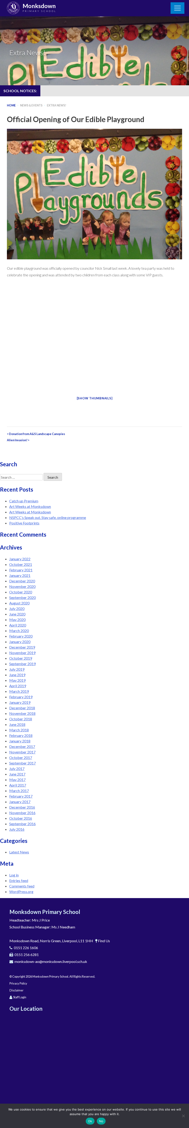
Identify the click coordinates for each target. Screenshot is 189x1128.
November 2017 (22, 752)
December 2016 (22, 807)
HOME (11, 105)
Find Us (104, 941)
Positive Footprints (24, 523)
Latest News (19, 852)
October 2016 (20, 818)
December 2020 (22, 581)
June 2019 (17, 675)
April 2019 (17, 686)
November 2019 (22, 652)
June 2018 (17, 724)
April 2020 (17, 625)
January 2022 (19, 559)
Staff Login (19, 997)
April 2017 (17, 785)
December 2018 (22, 708)
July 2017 (16, 768)
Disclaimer (16, 990)
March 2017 (19, 790)
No (101, 1121)
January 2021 (19, 575)
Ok (90, 1121)
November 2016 (22, 812)
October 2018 (20, 719)
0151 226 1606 (26, 947)
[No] (183, 1116)
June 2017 (17, 774)
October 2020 (20, 592)
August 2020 (19, 603)
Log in (14, 875)
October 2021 (20, 564)
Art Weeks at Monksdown (30, 506)
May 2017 (17, 779)
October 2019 (20, 658)
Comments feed (21, 886)
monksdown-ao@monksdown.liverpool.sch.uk (51, 961)
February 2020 (20, 636)
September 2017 (22, 763)
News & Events (31, 105)
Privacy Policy (18, 983)
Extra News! (56, 105)
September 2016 (22, 824)
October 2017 (20, 757)
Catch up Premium (23, 501)
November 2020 (22, 586)
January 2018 (19, 741)
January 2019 (19, 702)
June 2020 (17, 614)
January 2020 (19, 641)
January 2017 (19, 801)
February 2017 (20, 796)
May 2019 (17, 680)
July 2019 (16, 669)
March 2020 (19, 630)
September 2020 (22, 597)
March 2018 (19, 730)
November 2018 (22, 713)
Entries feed (18, 880)
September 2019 (22, 663)
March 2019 (19, 691)
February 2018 (20, 735)
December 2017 (22, 746)
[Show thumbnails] (94, 398)
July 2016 (16, 829)
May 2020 (17, 619)
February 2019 (20, 697)
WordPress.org (21, 891)
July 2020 (16, 608)
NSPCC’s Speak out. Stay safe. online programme (47, 517)
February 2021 (20, 570)
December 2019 (22, 647)
